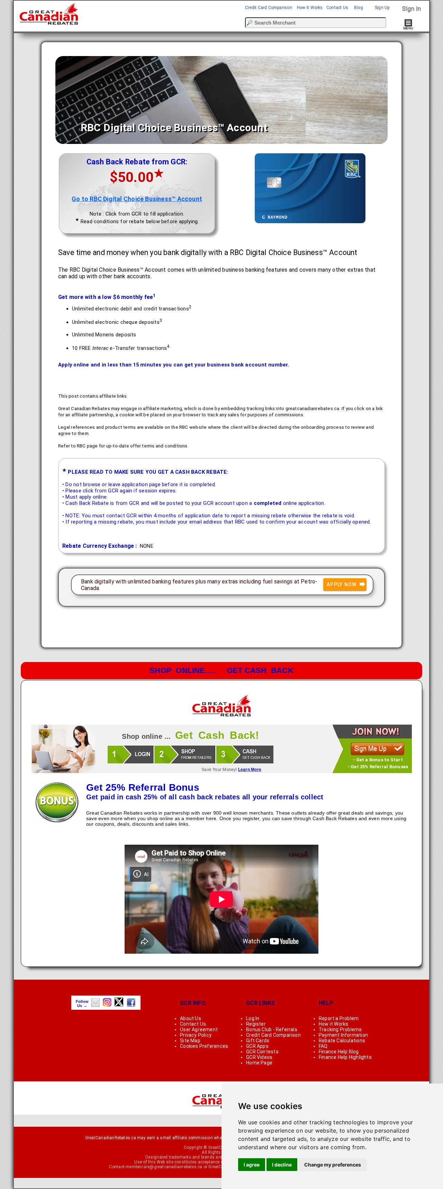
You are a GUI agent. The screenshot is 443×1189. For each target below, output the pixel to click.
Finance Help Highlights (345, 1057)
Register (256, 1024)
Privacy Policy (195, 1035)
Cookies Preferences (204, 1046)
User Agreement (199, 1029)
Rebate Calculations (342, 1040)
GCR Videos (259, 1057)
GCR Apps (257, 1046)
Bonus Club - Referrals (271, 1029)
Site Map (190, 1040)
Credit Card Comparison (268, 7)
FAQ (323, 1046)
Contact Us (337, 7)
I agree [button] (252, 1165)
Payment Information (343, 1035)
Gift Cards (257, 1040)
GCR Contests (262, 1051)
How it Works (334, 1024)
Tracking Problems (340, 1029)
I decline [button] (282, 1165)
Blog (358, 7)
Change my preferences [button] (332, 1165)
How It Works (310, 7)
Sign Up (382, 7)
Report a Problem (339, 1018)
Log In (252, 1018)
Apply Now (342, 584)
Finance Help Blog (339, 1051)
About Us (190, 1018)
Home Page (259, 1062)
